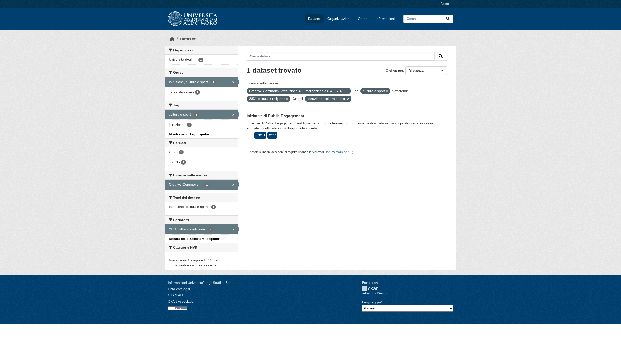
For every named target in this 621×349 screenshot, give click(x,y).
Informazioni (385, 19)
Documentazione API (338, 152)
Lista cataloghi (179, 289)
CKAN (370, 288)
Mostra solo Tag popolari (189, 134)
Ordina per (394, 70)
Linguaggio (371, 302)
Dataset (314, 19)
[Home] (172, 39)
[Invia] (448, 19)
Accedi (446, 4)
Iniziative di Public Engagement (275, 116)
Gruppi (363, 19)
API (314, 152)
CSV (272, 135)
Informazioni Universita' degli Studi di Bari (199, 283)
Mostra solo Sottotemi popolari (194, 239)
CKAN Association (181, 301)
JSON (260, 135)
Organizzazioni (338, 19)
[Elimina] (347, 91)
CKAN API (175, 295)
